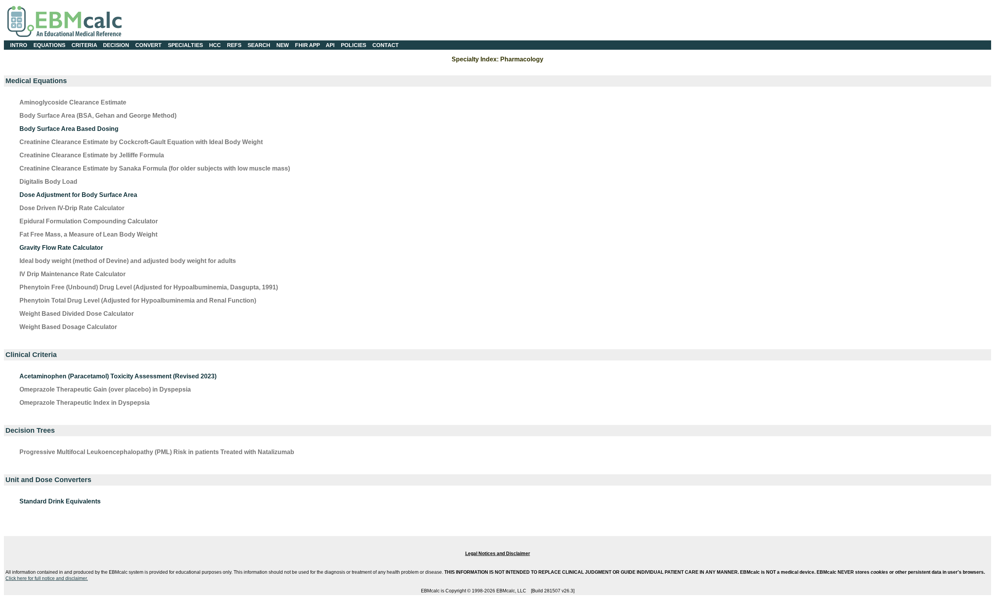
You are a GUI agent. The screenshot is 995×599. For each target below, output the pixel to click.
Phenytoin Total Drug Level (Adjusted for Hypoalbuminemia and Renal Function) (137, 300)
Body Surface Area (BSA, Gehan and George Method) (97, 115)
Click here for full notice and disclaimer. (46, 578)
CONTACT (385, 45)
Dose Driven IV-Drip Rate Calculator (71, 208)
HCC (215, 45)
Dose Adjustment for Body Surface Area (78, 195)
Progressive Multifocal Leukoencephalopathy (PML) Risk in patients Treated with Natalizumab (156, 452)
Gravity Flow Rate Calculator (61, 247)
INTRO (18, 45)
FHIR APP (307, 45)
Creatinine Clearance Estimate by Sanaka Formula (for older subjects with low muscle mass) (154, 168)
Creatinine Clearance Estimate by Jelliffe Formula (91, 155)
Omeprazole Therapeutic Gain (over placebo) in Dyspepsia (105, 389)
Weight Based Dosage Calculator (68, 327)
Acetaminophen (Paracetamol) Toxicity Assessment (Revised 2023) (117, 376)
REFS (234, 45)
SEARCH (259, 45)
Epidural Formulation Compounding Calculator (88, 221)
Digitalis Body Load (48, 181)
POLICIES (353, 45)
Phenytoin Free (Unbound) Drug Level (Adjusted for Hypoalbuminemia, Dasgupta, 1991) (148, 287)
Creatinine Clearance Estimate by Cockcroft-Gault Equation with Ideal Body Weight (141, 142)
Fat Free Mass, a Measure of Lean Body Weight (88, 234)
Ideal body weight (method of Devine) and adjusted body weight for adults (127, 261)
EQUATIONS (49, 45)
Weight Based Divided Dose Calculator (76, 313)
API (330, 45)
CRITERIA (84, 45)
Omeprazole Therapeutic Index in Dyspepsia (84, 402)
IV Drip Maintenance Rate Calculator (72, 274)
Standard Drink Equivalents (60, 501)
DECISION (116, 45)
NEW (282, 45)
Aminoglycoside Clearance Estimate (72, 102)
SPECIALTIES (185, 45)
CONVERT (148, 45)
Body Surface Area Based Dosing (69, 128)
